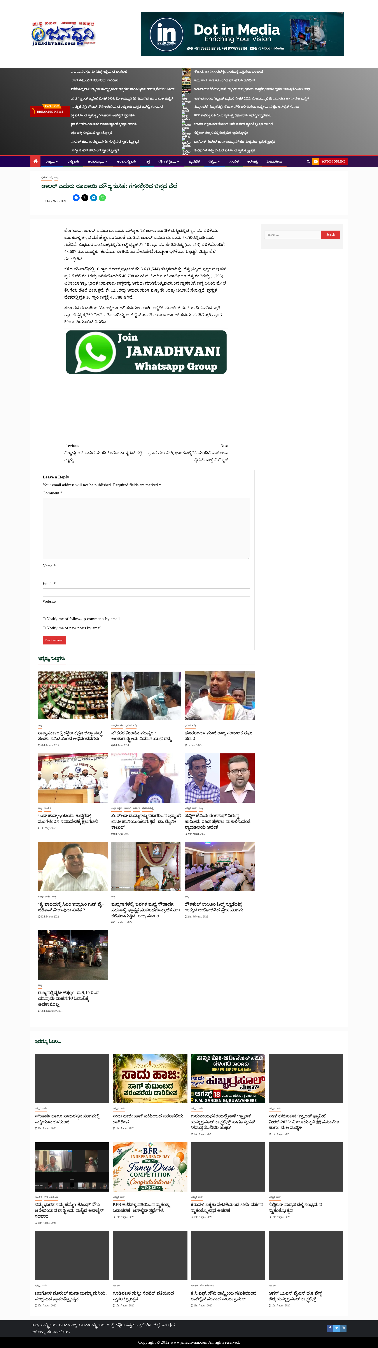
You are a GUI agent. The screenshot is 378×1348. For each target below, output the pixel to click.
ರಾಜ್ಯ (48, 161)
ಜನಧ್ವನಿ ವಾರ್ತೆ (117, 725)
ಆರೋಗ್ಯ (252, 161)
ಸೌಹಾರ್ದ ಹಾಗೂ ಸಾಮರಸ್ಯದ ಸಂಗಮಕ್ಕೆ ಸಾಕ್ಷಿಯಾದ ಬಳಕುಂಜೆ (72, 71)
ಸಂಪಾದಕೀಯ (274, 161)
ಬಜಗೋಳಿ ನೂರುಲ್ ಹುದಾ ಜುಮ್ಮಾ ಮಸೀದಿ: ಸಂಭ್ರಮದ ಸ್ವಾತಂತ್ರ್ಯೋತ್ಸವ (78, 141)
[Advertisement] (146, 406)
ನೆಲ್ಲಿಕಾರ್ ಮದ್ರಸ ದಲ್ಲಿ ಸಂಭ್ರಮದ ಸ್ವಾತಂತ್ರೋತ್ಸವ (64, 133)
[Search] (308, 162)
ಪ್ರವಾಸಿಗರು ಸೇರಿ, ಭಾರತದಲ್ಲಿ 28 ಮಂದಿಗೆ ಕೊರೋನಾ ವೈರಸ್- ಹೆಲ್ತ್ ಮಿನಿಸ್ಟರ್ (187, 452)
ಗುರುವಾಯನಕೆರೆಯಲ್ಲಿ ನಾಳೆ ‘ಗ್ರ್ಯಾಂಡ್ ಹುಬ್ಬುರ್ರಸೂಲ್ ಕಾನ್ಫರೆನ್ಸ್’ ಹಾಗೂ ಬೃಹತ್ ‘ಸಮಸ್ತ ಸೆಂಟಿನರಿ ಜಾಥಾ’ (96, 89)
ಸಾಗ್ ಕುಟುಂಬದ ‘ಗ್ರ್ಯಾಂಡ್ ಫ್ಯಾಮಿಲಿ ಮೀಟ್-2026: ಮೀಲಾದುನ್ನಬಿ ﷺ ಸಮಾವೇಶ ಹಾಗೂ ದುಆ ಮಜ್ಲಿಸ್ (95, 98)
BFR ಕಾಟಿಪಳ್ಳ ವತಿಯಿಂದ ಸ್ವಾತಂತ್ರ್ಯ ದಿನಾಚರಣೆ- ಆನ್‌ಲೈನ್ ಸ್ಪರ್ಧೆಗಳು (76, 115)
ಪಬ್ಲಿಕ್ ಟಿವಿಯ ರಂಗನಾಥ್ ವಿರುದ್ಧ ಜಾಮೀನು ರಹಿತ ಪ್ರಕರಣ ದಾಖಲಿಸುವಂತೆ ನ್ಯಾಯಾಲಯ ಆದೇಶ (217, 821)
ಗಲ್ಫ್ (147, 161)
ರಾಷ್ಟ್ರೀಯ (73, 161)
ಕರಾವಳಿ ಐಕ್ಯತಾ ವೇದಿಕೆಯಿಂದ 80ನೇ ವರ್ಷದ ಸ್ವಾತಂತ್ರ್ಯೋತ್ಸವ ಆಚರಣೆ (76, 124)
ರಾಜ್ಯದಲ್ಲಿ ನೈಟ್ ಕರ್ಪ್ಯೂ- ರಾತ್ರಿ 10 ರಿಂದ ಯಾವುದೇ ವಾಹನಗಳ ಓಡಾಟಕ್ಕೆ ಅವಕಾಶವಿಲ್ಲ (69, 998)
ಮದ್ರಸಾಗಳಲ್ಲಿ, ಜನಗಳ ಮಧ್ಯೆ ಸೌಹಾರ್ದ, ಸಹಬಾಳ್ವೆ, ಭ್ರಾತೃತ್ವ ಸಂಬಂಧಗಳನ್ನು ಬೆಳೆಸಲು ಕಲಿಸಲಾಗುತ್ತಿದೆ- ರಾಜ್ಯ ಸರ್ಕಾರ (145, 910)
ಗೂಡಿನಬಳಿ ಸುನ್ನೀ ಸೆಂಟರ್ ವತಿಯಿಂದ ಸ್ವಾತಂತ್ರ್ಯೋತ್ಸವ (68, 150)
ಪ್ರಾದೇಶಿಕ (194, 161)
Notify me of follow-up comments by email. (84, 618)
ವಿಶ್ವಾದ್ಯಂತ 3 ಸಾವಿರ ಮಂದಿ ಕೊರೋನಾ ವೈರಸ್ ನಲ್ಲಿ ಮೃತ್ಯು (103, 452)
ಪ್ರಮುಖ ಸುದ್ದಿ (46, 177)
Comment (53, 493)
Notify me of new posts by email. (75, 628)
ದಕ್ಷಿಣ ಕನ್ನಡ (165, 161)
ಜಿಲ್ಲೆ (210, 161)
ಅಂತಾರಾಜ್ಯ (94, 161)
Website (49, 601)
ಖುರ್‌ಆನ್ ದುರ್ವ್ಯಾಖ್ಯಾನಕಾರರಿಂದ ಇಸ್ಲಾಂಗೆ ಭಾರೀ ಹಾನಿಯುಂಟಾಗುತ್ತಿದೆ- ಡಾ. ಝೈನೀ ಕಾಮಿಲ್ (146, 821)
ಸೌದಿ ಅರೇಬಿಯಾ (51, 1197)
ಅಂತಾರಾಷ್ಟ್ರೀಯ (126, 161)
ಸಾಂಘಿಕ (234, 161)
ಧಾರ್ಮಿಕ (136, 808)
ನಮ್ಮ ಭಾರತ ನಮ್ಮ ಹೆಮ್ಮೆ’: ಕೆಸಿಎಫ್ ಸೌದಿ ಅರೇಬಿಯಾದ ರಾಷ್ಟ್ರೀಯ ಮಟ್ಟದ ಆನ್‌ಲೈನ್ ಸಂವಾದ (90, 106)
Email (49, 583)
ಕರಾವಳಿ (127, 808)
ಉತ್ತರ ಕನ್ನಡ (116, 808)
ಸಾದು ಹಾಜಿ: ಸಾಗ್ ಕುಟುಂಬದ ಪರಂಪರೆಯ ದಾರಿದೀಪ (67, 80)
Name (49, 566)
